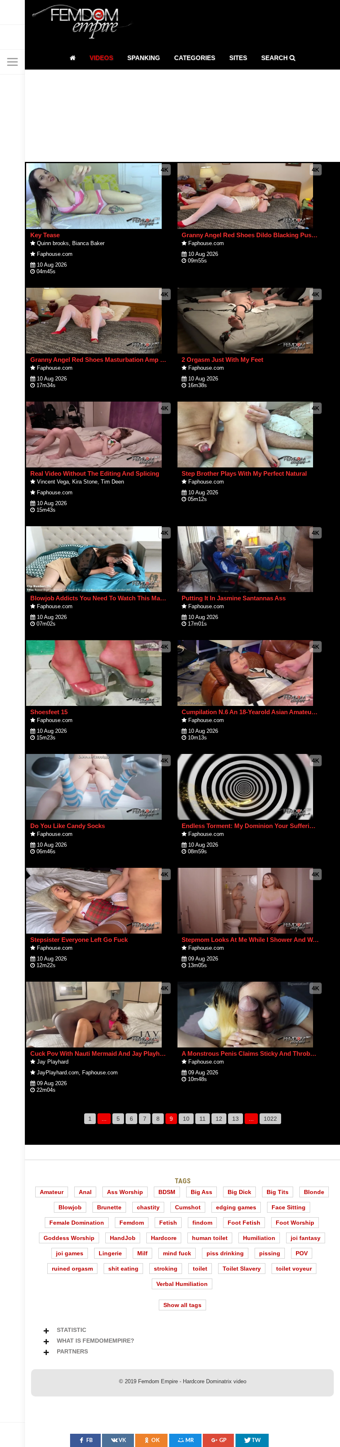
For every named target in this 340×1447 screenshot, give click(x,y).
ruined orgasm (72, 1268)
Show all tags (182, 1305)
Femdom (131, 1222)
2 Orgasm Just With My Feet (222, 359)
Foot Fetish (244, 1222)
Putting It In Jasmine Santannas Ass (234, 598)
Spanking (143, 57)
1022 (270, 1118)
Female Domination (76, 1222)
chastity (148, 1207)
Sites (238, 57)
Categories (194, 57)
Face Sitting (289, 1207)
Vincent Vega (53, 482)
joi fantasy (306, 1238)
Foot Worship (295, 1222)
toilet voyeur (294, 1268)
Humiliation (259, 1238)
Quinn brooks (53, 243)
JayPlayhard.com (58, 1072)
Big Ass (201, 1192)
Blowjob (70, 1207)
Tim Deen (112, 482)
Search (275, 57)
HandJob (123, 1238)
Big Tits (278, 1192)
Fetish (168, 1222)
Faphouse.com (55, 254)
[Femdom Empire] (85, 23)
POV (302, 1253)
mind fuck (177, 1253)
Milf (142, 1253)
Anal (85, 1192)
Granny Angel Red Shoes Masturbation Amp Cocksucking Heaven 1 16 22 (136, 359)
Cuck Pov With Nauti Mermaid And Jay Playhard (99, 1053)
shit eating (123, 1268)
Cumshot (188, 1207)
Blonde (314, 1192)
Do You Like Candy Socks (67, 825)
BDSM (166, 1192)
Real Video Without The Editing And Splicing (94, 473)
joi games (69, 1253)
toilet (200, 1268)
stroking (165, 1268)
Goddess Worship (69, 1238)
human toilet (210, 1238)
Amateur (51, 1192)
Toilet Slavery (242, 1268)
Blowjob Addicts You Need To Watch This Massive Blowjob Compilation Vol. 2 (142, 598)
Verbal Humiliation (182, 1284)
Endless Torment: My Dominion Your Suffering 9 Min (258, 825)
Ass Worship (125, 1192)
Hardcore (164, 1238)
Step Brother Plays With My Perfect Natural (244, 473)
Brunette (109, 1207)
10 (186, 1118)
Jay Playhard (52, 1062)
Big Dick (239, 1192)
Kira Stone (84, 482)
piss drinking (225, 1253)
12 (219, 1118)
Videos (101, 57)
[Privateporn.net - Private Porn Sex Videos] (12, 12)
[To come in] (12, 37)
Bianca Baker (88, 243)
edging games (236, 1207)
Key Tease (45, 234)
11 (202, 1118)
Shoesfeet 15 (49, 711)
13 (235, 1118)
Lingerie (110, 1253)
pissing (269, 1253)
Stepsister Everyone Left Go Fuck (79, 939)
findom (202, 1222)
